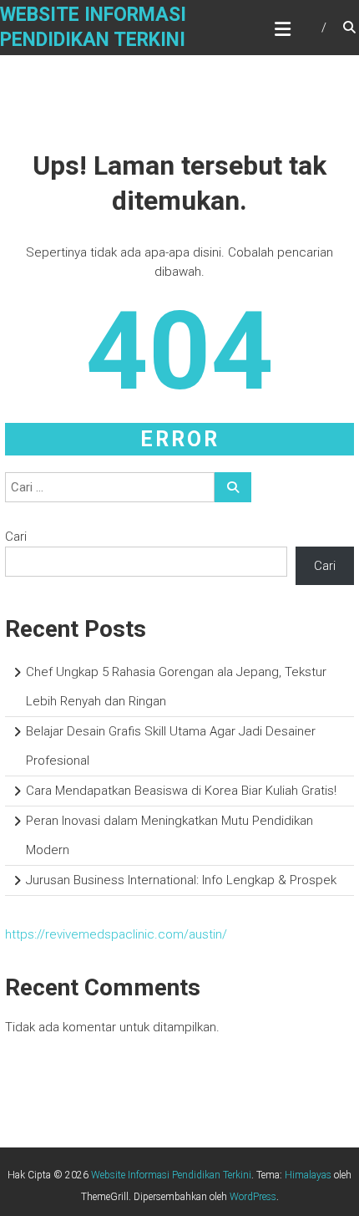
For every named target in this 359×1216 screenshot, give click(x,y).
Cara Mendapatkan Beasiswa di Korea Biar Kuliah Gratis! (181, 790)
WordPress (253, 1197)
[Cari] (233, 487)
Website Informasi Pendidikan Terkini (171, 1175)
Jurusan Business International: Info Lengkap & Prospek (181, 880)
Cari (16, 536)
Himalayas (308, 1175)
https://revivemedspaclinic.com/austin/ (116, 934)
